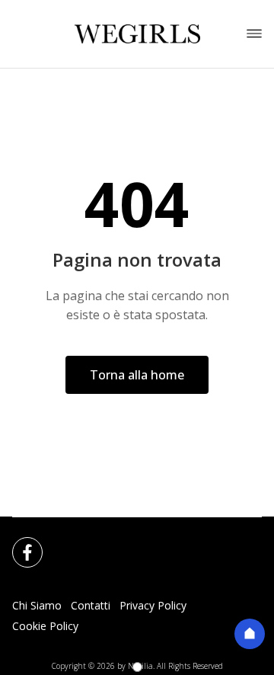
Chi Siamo (37, 605)
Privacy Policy (152, 605)
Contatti (90, 605)
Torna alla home (137, 374)
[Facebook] (18, 543)
